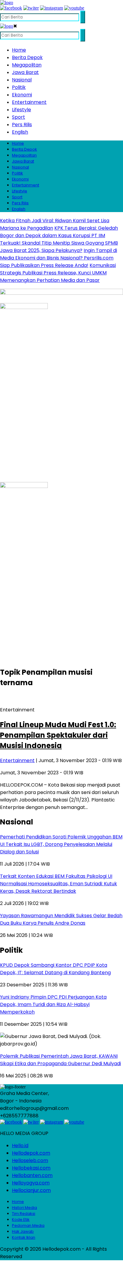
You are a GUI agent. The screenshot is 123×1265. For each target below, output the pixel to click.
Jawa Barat (25, 72)
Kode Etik (21, 1219)
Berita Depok (27, 57)
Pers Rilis (22, 124)
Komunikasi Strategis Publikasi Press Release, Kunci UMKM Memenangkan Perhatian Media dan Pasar (58, 273)
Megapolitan (26, 64)
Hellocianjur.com (31, 1190)
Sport (18, 117)
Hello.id (20, 1145)
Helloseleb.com (30, 1160)
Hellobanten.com (32, 1175)
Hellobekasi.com (31, 1167)
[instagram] (51, 7)
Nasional (22, 79)
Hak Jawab (23, 1231)
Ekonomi (22, 94)
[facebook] (11, 7)
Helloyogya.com (31, 1182)
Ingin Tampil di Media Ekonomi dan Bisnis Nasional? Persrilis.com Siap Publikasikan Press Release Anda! (58, 258)
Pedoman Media (28, 1225)
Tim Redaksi (23, 1213)
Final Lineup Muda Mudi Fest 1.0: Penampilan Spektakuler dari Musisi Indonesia (58, 735)
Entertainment (29, 102)
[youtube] (74, 7)
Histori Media (24, 1207)
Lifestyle (21, 109)
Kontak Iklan (23, 1237)
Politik (19, 87)
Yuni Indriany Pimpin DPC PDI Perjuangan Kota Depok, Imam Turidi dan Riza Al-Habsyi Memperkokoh (53, 1004)
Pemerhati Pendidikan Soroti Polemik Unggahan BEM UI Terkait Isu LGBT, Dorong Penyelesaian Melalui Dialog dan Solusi (61, 844)
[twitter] (31, 7)
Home (19, 50)
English (20, 132)
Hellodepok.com (31, 1153)
